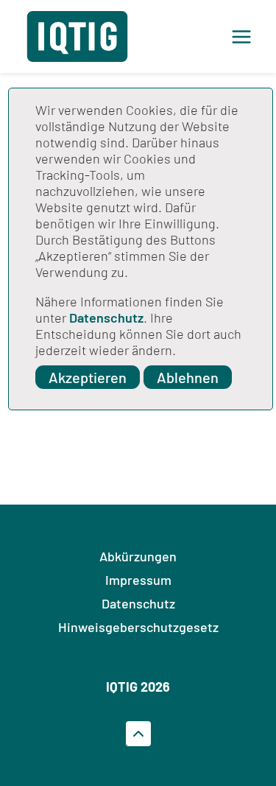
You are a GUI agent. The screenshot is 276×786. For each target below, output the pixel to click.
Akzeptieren (88, 377)
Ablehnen (188, 377)
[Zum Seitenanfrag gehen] (138, 733)
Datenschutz (106, 317)
